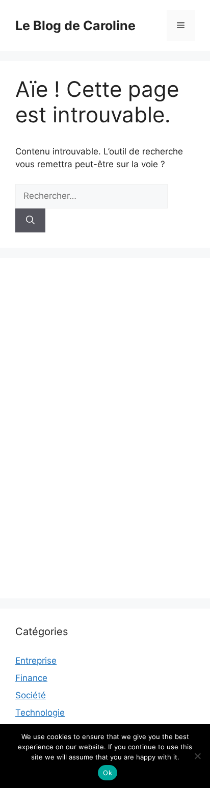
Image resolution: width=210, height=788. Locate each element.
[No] (197, 756)
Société (30, 695)
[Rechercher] (30, 220)
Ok (107, 773)
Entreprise (36, 660)
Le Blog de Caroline (75, 25)
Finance (31, 678)
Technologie (40, 712)
